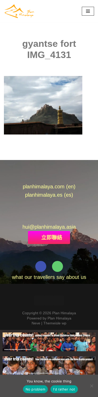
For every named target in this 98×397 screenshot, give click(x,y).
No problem (35, 389)
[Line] (55, 217)
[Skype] (67, 217)
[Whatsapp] (43, 217)
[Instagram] (59, 300)
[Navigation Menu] (88, 11)
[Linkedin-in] (49, 300)
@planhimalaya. (47, 227)
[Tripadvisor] (57, 266)
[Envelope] (31, 217)
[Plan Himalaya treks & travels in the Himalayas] (19, 11)
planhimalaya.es (43, 195)
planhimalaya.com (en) (49, 186)
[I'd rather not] (91, 385)
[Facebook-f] (40, 266)
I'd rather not (64, 389)
